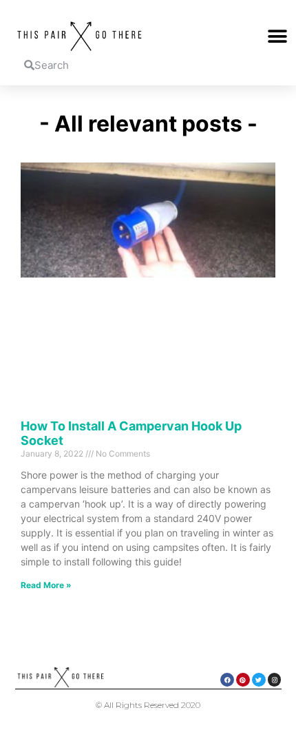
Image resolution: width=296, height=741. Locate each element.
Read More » (46, 585)
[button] (277, 36)
